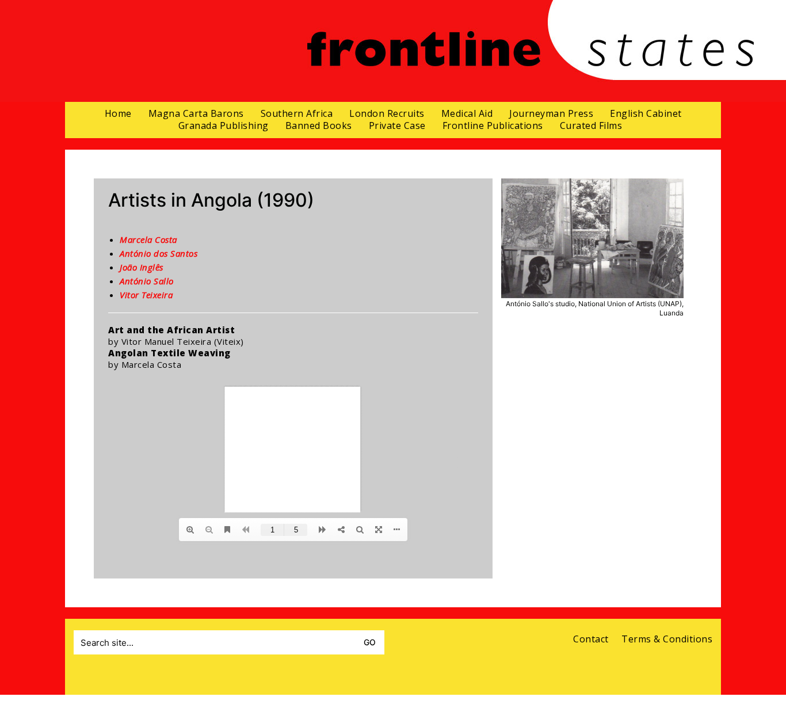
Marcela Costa (148, 239)
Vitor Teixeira (146, 294)
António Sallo (147, 281)
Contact (591, 639)
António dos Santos (158, 253)
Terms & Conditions (666, 639)
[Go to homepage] (530, 51)
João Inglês (141, 267)
